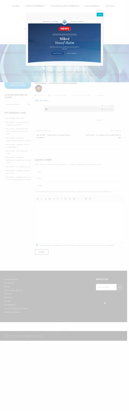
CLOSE (100, 14)
